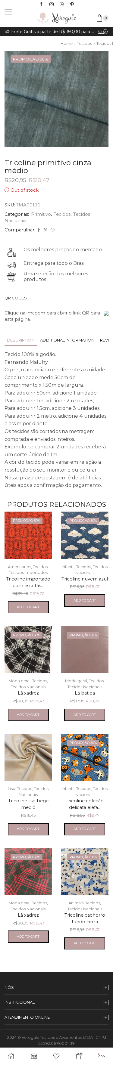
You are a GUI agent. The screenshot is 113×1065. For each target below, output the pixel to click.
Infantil (68, 566)
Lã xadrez (28, 693)
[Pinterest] (72, 4)
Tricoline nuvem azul (84, 579)
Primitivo (41, 214)
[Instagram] (51, 4)
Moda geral (19, 680)
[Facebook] (41, 4)
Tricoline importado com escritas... (28, 582)
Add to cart (28, 607)
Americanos (19, 566)
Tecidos (84, 43)
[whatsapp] (52, 230)
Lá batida (85, 693)
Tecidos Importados (28, 572)
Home (67, 43)
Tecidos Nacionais (28, 686)
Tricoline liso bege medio (28, 804)
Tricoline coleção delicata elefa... (85, 804)
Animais (75, 902)
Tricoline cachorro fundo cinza (84, 918)
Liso (11, 788)
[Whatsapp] (62, 4)
